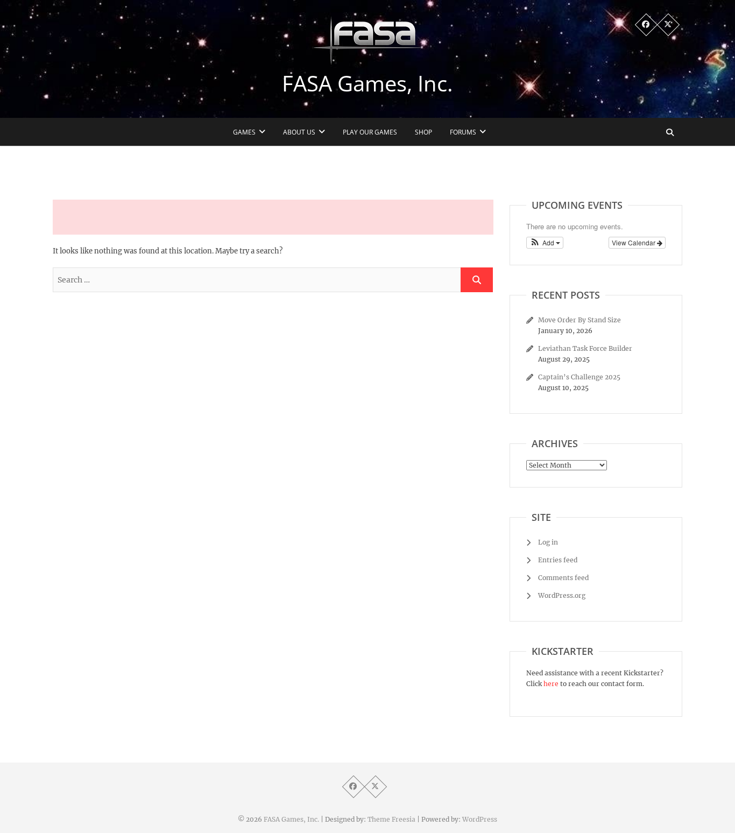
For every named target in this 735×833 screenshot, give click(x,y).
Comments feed (563, 578)
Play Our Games (370, 132)
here (551, 684)
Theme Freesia (391, 819)
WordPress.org (561, 595)
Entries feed (557, 560)
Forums (463, 132)
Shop (423, 132)
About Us (299, 132)
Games (244, 132)
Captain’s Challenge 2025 (579, 377)
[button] (545, 242)
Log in (548, 542)
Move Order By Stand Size (579, 320)
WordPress (479, 819)
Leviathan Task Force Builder (585, 348)
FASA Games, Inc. (367, 83)
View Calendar (634, 242)
